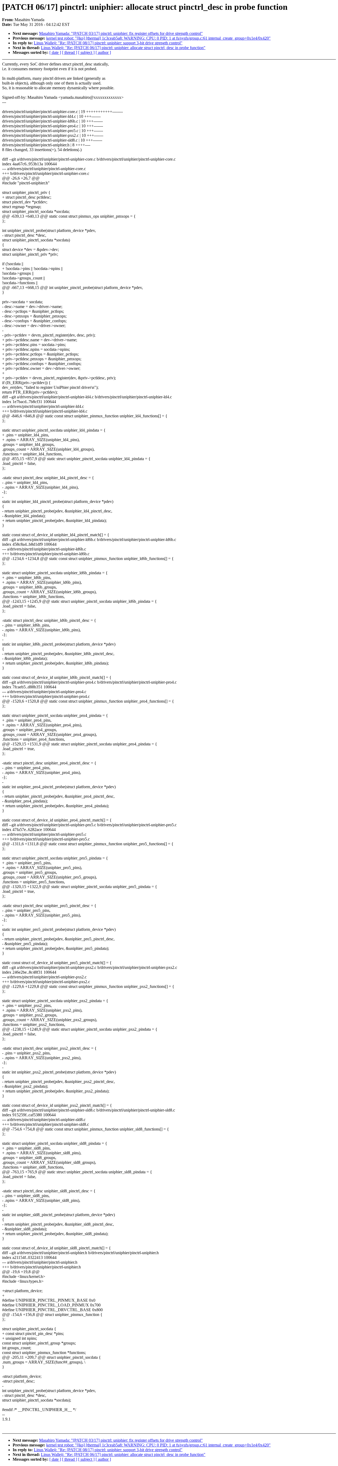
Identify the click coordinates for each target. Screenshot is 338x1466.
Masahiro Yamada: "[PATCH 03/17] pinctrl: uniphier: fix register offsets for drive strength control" (121, 33)
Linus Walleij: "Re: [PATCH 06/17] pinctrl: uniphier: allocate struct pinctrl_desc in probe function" (123, 47)
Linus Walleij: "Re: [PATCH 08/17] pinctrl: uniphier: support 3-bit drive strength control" (108, 43)
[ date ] (55, 52)
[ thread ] (69, 52)
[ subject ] (86, 52)
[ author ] (103, 52)
